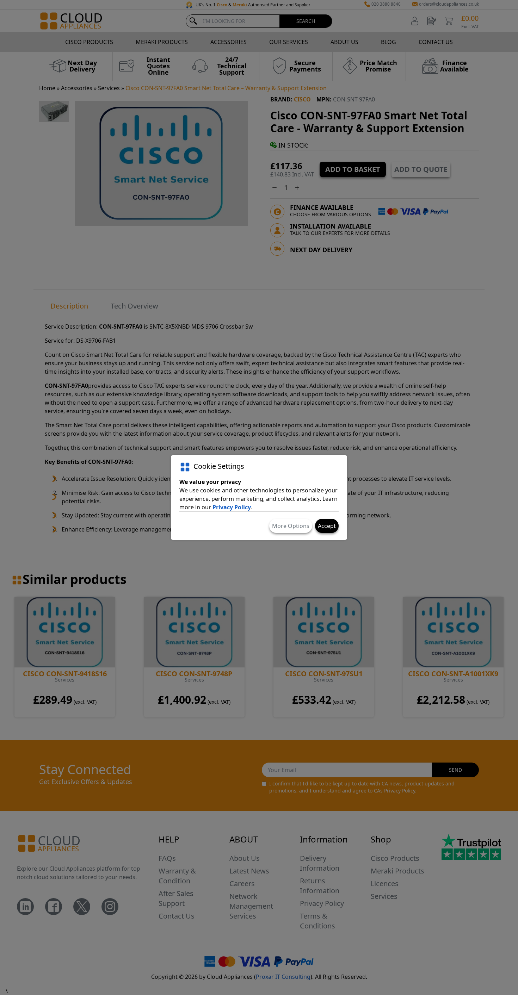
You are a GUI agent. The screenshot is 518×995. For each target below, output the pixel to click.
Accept (327, 526)
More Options (290, 526)
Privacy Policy (231, 507)
